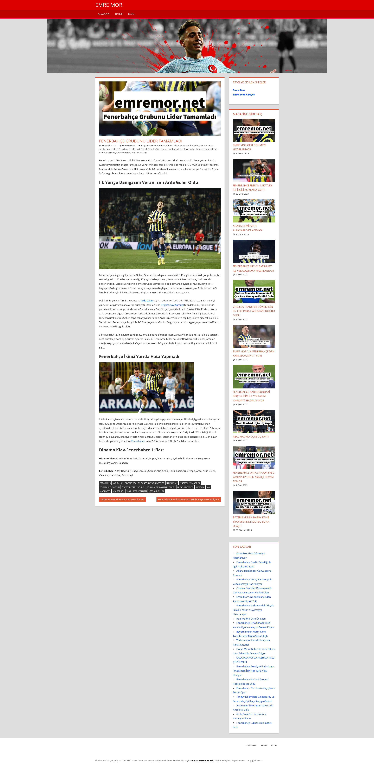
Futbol (172, 487)
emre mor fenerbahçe (168, 145)
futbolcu (200, 487)
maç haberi (105, 491)
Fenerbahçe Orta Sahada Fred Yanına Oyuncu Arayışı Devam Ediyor (253, 477)
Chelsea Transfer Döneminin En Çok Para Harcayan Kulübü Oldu (254, 311)
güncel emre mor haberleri (168, 149)
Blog (131, 13)
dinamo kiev (130, 483)
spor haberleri (123, 152)
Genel (151, 149)
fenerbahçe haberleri (129, 149)
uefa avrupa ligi (139, 152)
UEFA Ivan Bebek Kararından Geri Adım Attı (123, 500)
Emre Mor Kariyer (244, 94)
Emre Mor (108, 4)
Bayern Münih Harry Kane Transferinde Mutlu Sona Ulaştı (251, 522)
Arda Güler (147, 300)
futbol (144, 149)
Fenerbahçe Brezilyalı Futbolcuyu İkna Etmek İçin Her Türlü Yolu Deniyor (253, 671)
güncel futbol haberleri (193, 149)
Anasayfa (103, 13)
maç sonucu (118, 491)
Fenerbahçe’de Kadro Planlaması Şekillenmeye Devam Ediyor (188, 500)
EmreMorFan (128, 145)
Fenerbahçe (138, 441)
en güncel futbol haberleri (151, 483)
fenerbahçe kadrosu (110, 487)
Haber (119, 13)
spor (128, 491)
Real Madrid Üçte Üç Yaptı (251, 436)
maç (209, 487)
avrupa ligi (118, 483)
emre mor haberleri (189, 145)
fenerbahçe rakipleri (157, 487)
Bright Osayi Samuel (172, 305)
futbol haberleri (185, 487)
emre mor (151, 145)
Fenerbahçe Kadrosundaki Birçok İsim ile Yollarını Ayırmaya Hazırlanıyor (251, 396)
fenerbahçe (112, 149)
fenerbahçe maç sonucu (133, 487)
